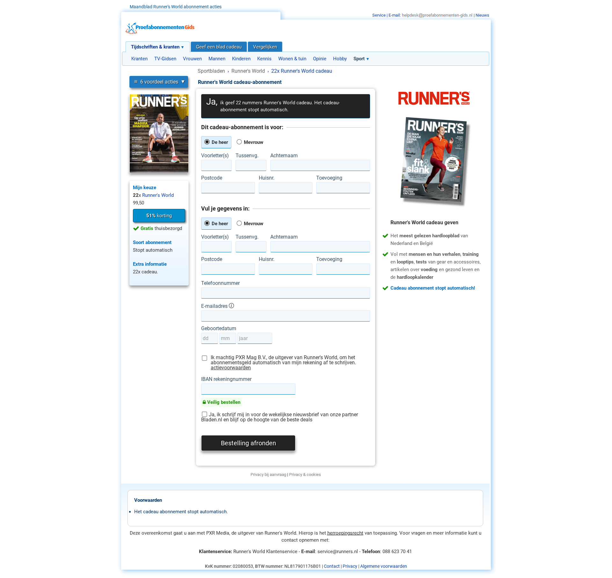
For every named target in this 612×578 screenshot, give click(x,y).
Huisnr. (266, 178)
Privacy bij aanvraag (268, 474)
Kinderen (241, 59)
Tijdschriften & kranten (155, 47)
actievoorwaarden (231, 368)
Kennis (264, 59)
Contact (332, 566)
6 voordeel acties (156, 81)
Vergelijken (265, 47)
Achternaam (284, 155)
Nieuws (482, 15)
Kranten (139, 59)
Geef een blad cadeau (219, 47)
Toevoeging (329, 178)
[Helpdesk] (437, 15)
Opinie (319, 59)
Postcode (211, 178)
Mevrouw (253, 142)
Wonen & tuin (292, 59)
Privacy (350, 566)
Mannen (216, 59)
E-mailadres (215, 306)
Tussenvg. (247, 155)
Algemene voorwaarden (383, 566)
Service (379, 15)
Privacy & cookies (305, 474)
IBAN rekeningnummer (226, 379)
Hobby (340, 59)
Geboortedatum (218, 328)
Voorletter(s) (215, 155)
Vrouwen (192, 59)
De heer (219, 142)
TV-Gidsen (165, 59)
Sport (359, 59)
